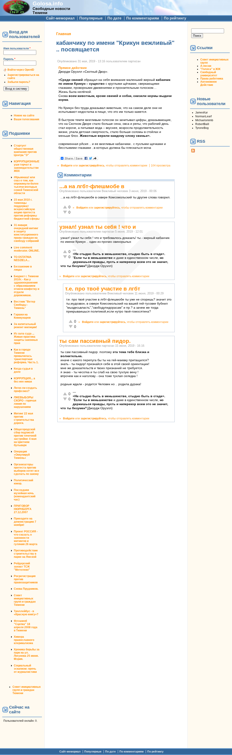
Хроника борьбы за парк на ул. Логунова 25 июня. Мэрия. (26, 654)
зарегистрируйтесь (91, 165)
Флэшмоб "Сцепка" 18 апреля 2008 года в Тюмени (25, 625)
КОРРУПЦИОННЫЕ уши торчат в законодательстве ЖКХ (26, 166)
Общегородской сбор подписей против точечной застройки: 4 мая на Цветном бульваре (25, 437)
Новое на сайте (24, 115)
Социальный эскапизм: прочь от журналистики (25, 668)
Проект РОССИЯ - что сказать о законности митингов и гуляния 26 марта (26, 538)
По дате (114, 18)
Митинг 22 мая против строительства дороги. (24, 418)
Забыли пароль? (18, 82)
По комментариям (142, 18)
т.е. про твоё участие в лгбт (102, 289)
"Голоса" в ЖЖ (210, 69)
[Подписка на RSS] (193, 151)
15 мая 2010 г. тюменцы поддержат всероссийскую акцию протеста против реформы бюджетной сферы (26, 209)
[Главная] (16, 13)
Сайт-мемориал (60, 18)
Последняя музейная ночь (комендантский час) (24, 494)
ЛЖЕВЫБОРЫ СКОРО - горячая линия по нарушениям (25, 402)
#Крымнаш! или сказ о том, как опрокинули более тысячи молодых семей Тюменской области (26, 185)
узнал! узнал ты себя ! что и (97, 227)
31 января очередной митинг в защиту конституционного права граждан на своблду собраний (26, 233)
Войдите (66, 165)
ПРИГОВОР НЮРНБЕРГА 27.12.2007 (22, 509)
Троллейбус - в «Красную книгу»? (26, 613)
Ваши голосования (26, 119)
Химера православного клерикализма (24, 640)
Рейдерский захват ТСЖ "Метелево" (22, 566)
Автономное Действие (208, 83)
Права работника (211, 78)
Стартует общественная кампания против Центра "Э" (25, 150)
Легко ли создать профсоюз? (25, 389)
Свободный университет (208, 74)
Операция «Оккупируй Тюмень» (22, 454)
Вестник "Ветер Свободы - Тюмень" (24, 305)
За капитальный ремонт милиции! (25, 325)
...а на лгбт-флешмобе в (91, 186)
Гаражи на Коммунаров (22, 316)
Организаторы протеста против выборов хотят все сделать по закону (26, 469)
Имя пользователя (17, 48)
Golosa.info (48, 3)
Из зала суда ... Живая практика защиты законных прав (26, 338)
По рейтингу (175, 18)
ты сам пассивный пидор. (95, 341)
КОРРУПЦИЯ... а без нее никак (24, 380)
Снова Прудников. (26, 588)
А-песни (205, 65)
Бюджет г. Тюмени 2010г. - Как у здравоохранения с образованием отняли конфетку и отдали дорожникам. (26, 286)
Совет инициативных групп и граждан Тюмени (25, 600)
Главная (63, 34)
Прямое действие (72, 68)
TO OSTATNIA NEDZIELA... (22, 258)
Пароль (9, 59)
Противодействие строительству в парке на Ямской (26, 553)
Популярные (91, 18)
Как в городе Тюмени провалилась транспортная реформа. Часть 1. (26, 356)
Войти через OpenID (20, 69)
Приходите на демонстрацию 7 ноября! (25, 522)
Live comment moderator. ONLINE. (26, 249)
